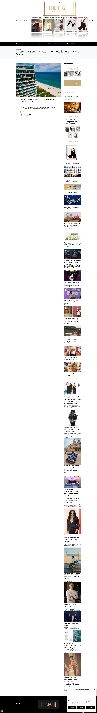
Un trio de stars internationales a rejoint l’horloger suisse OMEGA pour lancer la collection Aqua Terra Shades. (72, 399)
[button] (94, 689)
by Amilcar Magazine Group (25, 20)
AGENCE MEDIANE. (32, 706)
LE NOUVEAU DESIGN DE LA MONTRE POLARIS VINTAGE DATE (72, 430)
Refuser (81, 707)
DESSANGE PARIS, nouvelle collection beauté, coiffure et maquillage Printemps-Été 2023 (71, 682)
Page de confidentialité (85, 710)
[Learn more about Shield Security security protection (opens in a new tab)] (2, 711)
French (66, 63)
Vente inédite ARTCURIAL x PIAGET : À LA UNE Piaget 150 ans (72, 646)
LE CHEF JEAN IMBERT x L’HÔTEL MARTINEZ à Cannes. (72, 576)
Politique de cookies (77, 710)
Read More (23, 111)
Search (77, 83)
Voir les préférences (90, 707)
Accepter (72, 707)
